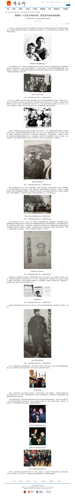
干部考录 (59, 481)
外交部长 (21, 9)
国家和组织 (42, 9)
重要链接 (51, 481)
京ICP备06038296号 (37, 488)
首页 (8, 9)
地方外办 (35, 481)
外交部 (13, 9)
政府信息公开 (57, 9)
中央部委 (19, 481)
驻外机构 (35, 9)
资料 (50, 9)
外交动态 (28, 9)
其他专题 (18, 12)
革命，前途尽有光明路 (36, 12)
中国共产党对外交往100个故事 (26, 12)
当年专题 (14, 12)
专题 (11, 12)
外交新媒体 (65, 9)
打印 (68, 23)
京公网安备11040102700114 (46, 488)
